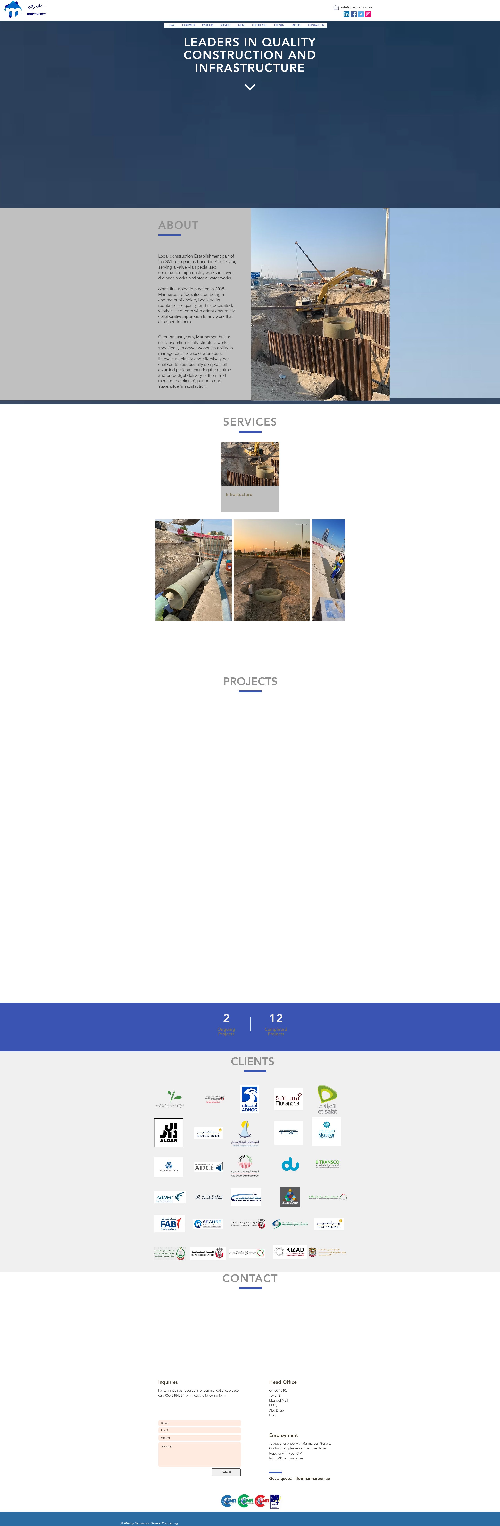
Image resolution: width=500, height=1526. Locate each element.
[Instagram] (368, 14)
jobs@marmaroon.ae (288, 1458)
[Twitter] (361, 14)
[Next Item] (338, 570)
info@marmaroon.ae (356, 7)
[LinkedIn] (346, 14)
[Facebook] (354, 14)
